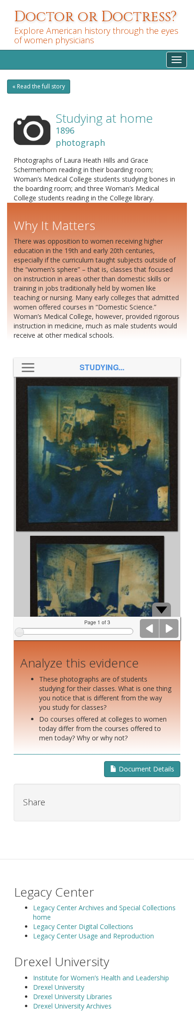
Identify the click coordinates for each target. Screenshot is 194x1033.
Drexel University (58, 987)
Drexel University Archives (72, 1005)
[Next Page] (169, 628)
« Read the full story (38, 86)
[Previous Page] (150, 628)
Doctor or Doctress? (95, 17)
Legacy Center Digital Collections (83, 926)
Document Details (145, 768)
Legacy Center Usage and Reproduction (93, 935)
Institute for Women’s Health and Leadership (101, 977)
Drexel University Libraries (72, 996)
